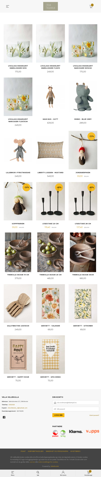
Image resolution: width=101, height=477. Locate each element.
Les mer (32, 462)
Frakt (23, 451)
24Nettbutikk (54, 466)
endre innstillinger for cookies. (48, 462)
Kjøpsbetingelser (35, 451)
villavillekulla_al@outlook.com (17, 408)
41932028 (12, 405)
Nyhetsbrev (75, 451)
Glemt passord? (94, 415)
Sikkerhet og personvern (57, 451)
